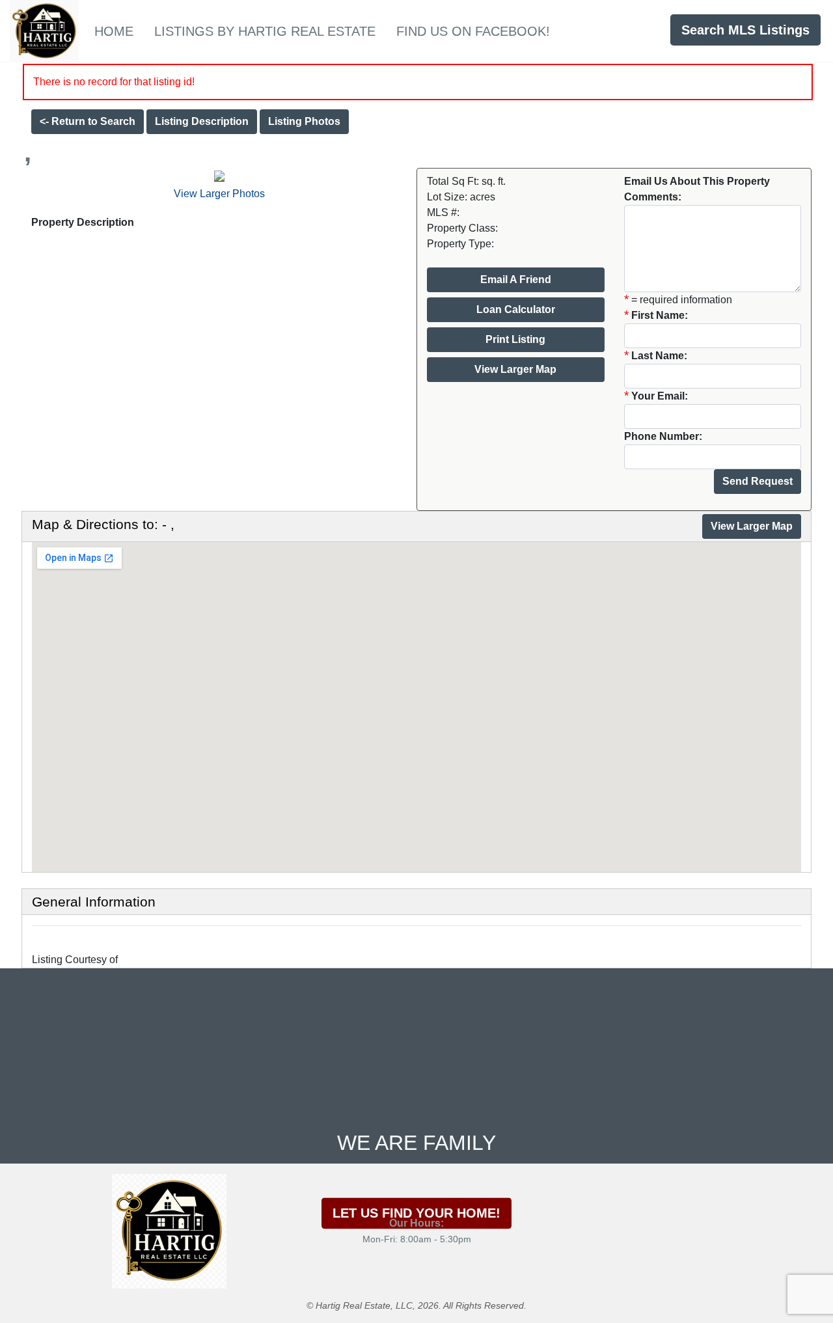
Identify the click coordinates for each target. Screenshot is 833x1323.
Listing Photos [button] (304, 121)
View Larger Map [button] (515, 369)
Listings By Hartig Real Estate (265, 31)
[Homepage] (44, 30)
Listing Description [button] (202, 121)
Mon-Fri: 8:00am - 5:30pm (416, 1239)
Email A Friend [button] (515, 279)
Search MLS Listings (745, 30)
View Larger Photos (219, 193)
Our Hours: (416, 1223)
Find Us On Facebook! (473, 31)
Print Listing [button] (515, 339)
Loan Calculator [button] (515, 309)
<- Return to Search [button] (87, 121)
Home (113, 31)
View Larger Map (752, 526)
